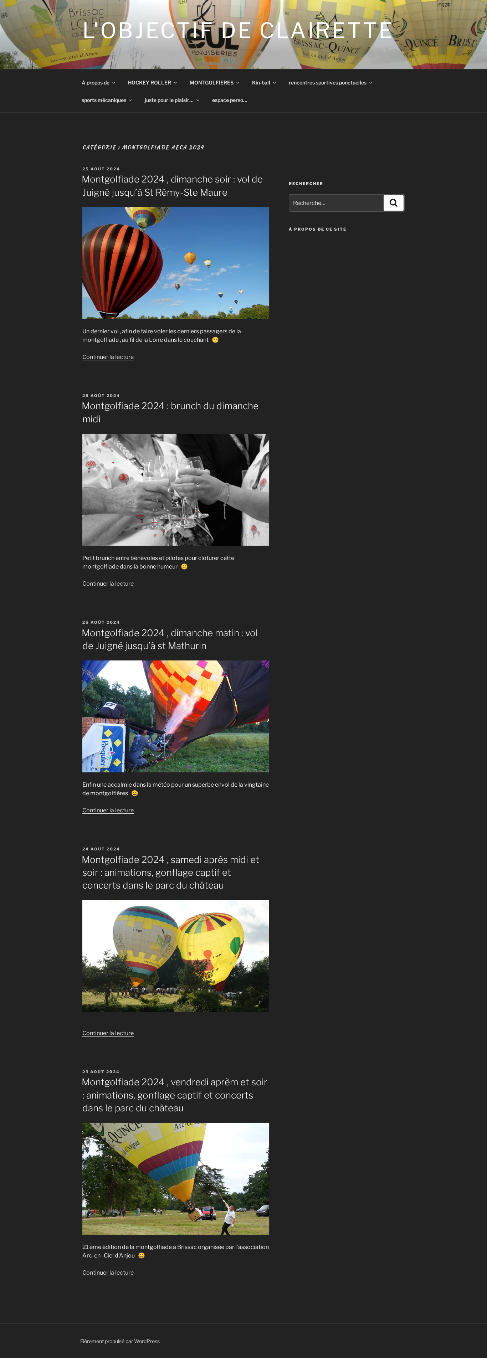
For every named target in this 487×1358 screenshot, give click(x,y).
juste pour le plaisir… (169, 100)
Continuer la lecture (108, 357)
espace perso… (229, 100)
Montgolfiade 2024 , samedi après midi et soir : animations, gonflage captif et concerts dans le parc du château (170, 872)
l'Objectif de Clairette (238, 30)
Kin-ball (261, 82)
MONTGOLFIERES (212, 82)
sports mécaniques (104, 100)
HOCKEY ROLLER (149, 82)
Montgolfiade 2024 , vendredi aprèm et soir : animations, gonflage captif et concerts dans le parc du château (174, 1094)
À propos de (95, 82)
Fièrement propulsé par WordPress (120, 1341)
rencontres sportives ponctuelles (327, 82)
